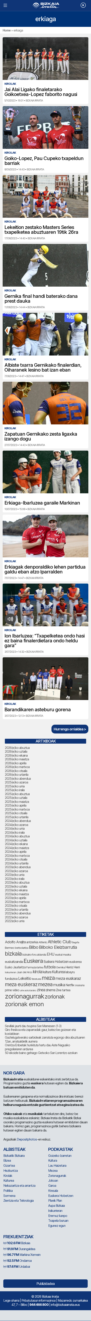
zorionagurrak (24, 996)
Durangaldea (21, 1249)
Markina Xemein (23, 1255)
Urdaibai (18, 1266)
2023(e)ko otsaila (16, 905)
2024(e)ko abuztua (17, 836)
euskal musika (63, 954)
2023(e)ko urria (14, 875)
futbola (49, 966)
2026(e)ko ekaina (16, 755)
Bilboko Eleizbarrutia (58, 947)
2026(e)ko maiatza (17, 759)
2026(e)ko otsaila (16, 771)
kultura (47, 972)
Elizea (7, 1160)
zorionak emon (24, 1004)
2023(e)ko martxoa (17, 902)
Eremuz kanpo (57, 1216)
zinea (41, 990)
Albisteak (14, 1149)
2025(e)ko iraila (15, 790)
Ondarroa (19, 1260)
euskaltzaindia (14, 962)
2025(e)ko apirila (15, 805)
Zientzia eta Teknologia (18, 1200)
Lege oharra (11, 1300)
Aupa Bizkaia (56, 1205)
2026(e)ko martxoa (17, 767)
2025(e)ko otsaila (16, 813)
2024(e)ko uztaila (16, 840)
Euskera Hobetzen (56, 962)
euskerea (75, 962)
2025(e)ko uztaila (16, 798)
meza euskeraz (21, 984)
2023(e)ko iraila (14, 879)
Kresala (53, 1190)
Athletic (43, 942)
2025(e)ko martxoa (17, 809)
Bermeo (9, 947)
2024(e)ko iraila (15, 832)
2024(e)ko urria (15, 828)
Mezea (52, 1170)
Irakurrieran (10, 972)
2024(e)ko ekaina (16, 844)
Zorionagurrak (57, 1176)
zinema (50, 990)
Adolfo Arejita (15, 942)
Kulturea (58, 971)
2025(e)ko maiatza (17, 801)
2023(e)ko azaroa (16, 871)
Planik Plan (55, 1200)
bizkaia (13, 953)
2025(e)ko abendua (18, 778)
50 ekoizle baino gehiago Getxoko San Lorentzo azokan (41, 1053)
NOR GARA (14, 1073)
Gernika (60, 967)
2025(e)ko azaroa (16, 782)
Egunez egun (56, 1225)
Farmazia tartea (34, 967)
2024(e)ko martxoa (17, 855)
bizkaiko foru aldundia (34, 954)
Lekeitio (24, 978)
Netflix (70, 985)
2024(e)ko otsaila (16, 859)
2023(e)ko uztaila (16, 886)
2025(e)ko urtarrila (16, 817)
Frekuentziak (18, 1236)
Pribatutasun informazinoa (38, 1300)
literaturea (36, 979)
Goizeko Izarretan (59, 1155)
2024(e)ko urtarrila (16, 863)
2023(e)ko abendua (17, 867)
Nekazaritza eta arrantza (19, 1185)
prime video (12, 990)
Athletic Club (59, 941)
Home (7, 30)
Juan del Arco (24, 972)
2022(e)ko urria (14, 921)
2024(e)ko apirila (15, 851)
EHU (50, 954)
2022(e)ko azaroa (16, 917)
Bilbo (33, 947)
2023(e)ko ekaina (16, 890)
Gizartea (9, 1165)
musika (59, 984)
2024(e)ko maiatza (17, 848)
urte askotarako (28, 990)
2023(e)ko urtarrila (16, 909)
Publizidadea (45, 1283)
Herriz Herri (73, 967)
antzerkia (32, 942)
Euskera (33, 960)
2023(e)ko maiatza (17, 894)
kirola (37, 971)
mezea (45, 984)
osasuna (79, 985)
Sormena (9, 1196)
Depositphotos (27, 1139)
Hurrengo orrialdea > (70, 729)
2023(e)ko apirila (15, 898)
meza (48, 978)
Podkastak (60, 1149)
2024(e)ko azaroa (16, 825)
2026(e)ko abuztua (17, 748)
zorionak (54, 996)
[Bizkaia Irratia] (45, 5)
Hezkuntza (10, 1170)
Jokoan (53, 1180)
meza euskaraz (68, 978)
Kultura (52, 1160)
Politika (8, 1190)
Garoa (52, 1185)
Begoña (75, 942)
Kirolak (7, 1176)
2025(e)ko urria (15, 786)
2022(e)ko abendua (17, 913)
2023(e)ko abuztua (17, 882)
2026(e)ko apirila (15, 763)
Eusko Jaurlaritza (15, 967)
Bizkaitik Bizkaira (14, 1155)
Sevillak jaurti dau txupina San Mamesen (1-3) (33, 1026)
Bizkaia (18, 1243)
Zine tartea (63, 990)
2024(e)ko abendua (18, 821)
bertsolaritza (21, 947)
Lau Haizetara (57, 1165)
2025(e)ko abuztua (17, 794)
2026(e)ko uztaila (16, 751)
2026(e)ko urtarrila (16, 774)
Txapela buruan (58, 1220)
